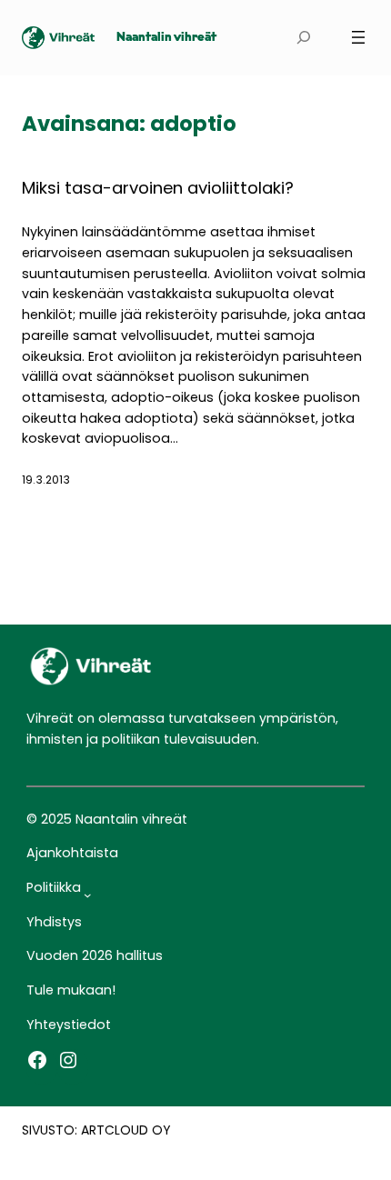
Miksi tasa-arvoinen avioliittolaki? (158, 187)
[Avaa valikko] (358, 37)
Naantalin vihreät (166, 38)
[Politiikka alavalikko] (88, 895)
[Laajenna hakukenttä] (303, 38)
